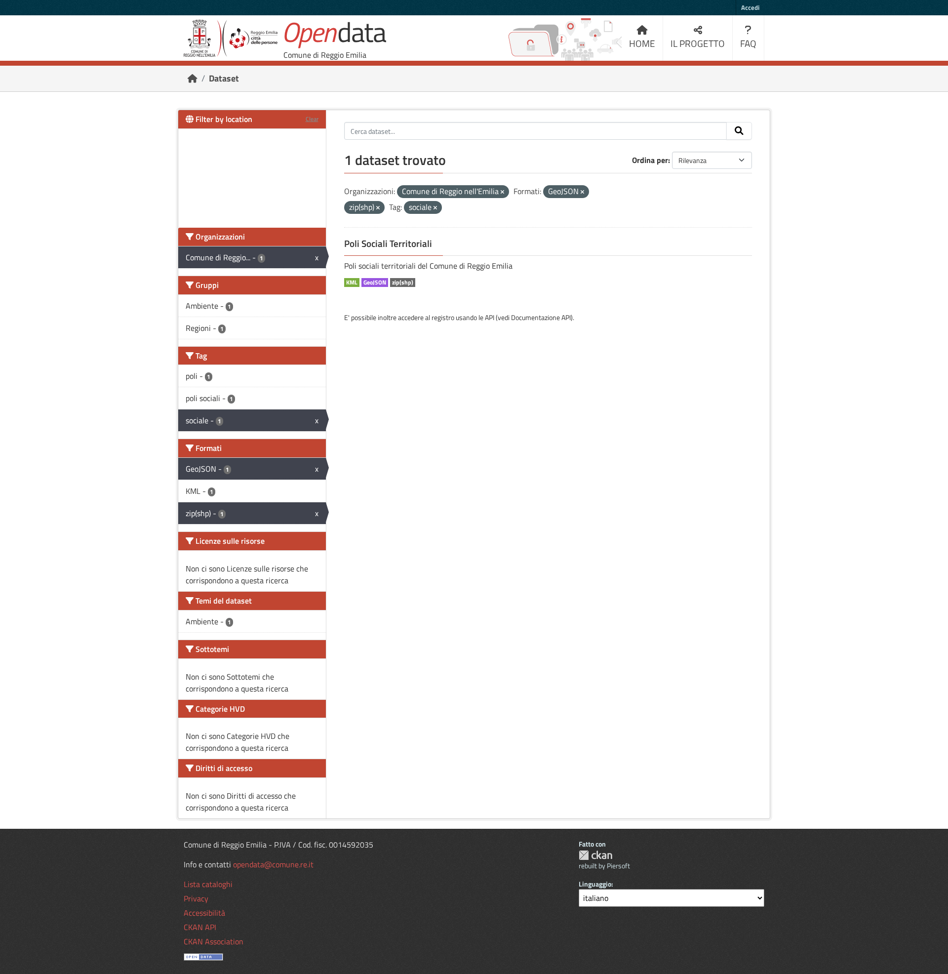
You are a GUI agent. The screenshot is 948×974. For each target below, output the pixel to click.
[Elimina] (502, 192)
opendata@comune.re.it (273, 864)
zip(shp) (402, 282)
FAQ (748, 43)
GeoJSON (374, 282)
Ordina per (650, 160)
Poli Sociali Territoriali (388, 243)
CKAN (595, 855)
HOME (642, 43)
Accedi (750, 7)
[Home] (193, 78)
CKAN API (200, 927)
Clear (312, 118)
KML (351, 282)
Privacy (196, 898)
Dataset (224, 78)
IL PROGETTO (698, 43)
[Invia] (739, 131)
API (489, 317)
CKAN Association (213, 941)
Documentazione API (541, 317)
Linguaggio (595, 884)
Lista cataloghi (208, 884)
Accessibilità (204, 913)
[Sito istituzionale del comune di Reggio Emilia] (230, 38)
